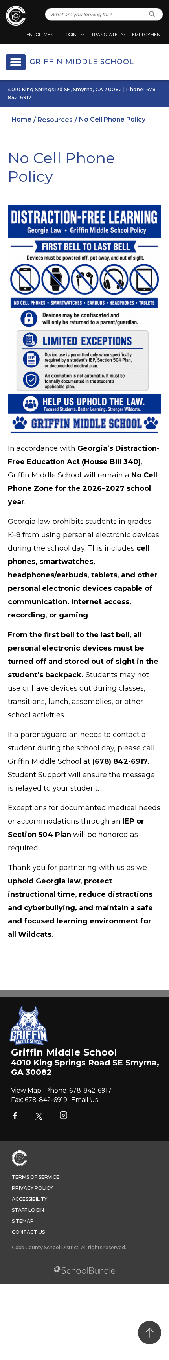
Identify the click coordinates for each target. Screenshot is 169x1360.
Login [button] (70, 34)
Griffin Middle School (81, 62)
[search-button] (152, 14)
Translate (104, 34)
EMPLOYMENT (147, 34)
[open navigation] (16, 62)
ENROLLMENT (41, 34)
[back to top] (149, 1332)
